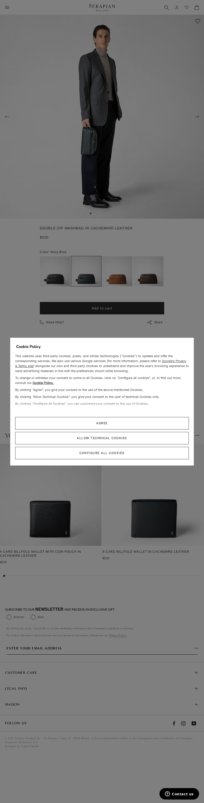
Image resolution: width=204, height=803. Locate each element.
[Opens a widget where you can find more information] (179, 794)
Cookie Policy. (43, 383)
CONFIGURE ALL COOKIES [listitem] (102, 453)
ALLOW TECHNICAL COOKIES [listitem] (102, 438)
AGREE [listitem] (102, 423)
